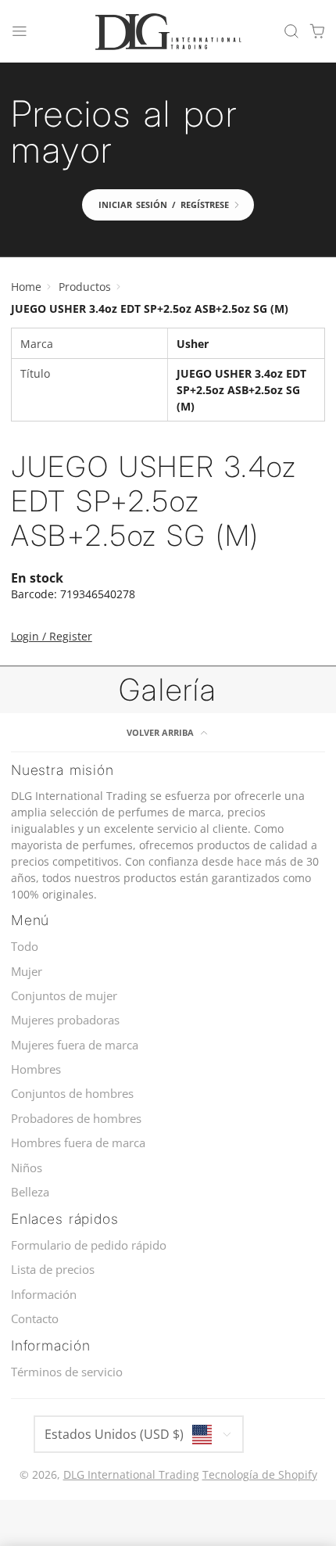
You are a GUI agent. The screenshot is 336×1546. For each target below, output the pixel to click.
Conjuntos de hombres (72, 1093)
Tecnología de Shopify (259, 1474)
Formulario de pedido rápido (88, 1245)
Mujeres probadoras (65, 1020)
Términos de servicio (67, 1372)
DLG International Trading (131, 1474)
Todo (24, 946)
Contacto (35, 1319)
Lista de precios (53, 1269)
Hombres (36, 1069)
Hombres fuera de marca (78, 1143)
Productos (85, 286)
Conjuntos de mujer (64, 996)
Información (44, 1294)
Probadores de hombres (76, 1118)
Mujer (26, 971)
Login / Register (51, 636)
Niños (26, 1168)
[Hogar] (168, 31)
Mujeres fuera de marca (74, 1045)
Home (26, 286)
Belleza (30, 1192)
